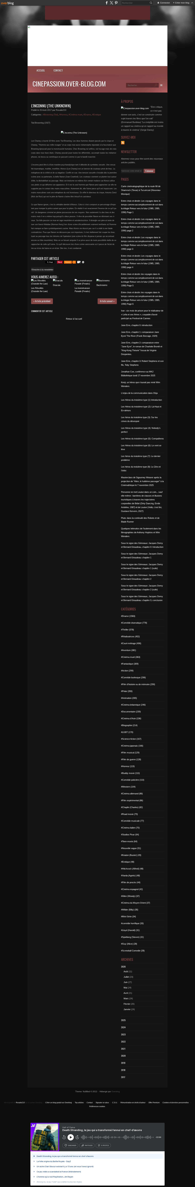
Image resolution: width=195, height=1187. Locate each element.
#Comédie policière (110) (132, 780)
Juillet (126, 977)
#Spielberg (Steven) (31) (132, 937)
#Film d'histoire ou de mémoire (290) (138, 684)
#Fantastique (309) (129, 664)
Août (126, 971)
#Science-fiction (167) (131, 739)
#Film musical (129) (130, 752)
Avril (126, 993)
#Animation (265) (129, 698)
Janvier (127, 1009)
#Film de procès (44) (130, 882)
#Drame (87, 114)
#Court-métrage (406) (131, 643)
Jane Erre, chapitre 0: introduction (136, 325)
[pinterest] (116, 2)
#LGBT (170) (127, 732)
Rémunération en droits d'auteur (132, 1103)
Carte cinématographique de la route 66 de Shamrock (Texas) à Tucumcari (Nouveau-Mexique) (141, 190)
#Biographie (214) (129, 725)
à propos (105, 1145)
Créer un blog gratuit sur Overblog (58, 1103)
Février (127, 1004)
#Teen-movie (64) (129, 841)
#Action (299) (127, 670)
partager (89, 1145)
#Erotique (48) (127, 862)
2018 (123, 1069)
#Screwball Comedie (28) (133, 950)
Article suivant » (107, 301)
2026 (123, 966)
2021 (123, 1048)
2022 (123, 1041)
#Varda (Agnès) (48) (130, 875)
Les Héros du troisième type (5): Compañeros (142, 438)
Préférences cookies (97, 1106)
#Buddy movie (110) (130, 773)
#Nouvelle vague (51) (131, 848)
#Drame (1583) (128, 616)
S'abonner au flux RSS (122, 142)
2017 (123, 1077)
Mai (125, 987)
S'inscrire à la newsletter (42, 269)
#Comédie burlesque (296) (133, 677)
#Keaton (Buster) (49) (131, 855)
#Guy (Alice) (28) (129, 944)
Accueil (41, 70)
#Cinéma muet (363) (130, 657)
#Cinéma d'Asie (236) (131, 718)
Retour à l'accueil (74, 319)
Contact (58, 70)
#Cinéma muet (75, 114)
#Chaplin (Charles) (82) (132, 807)
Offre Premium (154, 1103)
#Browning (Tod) (50, 114)
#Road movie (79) (129, 814)
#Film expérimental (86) (132, 800)
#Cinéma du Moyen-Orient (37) (135, 903)
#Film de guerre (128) (131, 759)
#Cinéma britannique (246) (133, 705)
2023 (123, 1034)
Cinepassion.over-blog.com (69, 83)
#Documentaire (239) (131, 711)
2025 (123, 1020)
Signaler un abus (102, 1103)
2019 (123, 1062)
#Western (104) (128, 786)
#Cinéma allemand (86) (132, 793)
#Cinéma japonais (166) (132, 745)
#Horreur (63, 114)
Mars (126, 998)
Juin (125, 982)
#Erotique (96, 114)
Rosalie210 (20, 1103)
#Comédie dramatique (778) (134, 623)
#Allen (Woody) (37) (130, 896)
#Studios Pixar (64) (130, 834)
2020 (123, 1055)
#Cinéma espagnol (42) (132, 889)
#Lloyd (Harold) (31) (130, 930)
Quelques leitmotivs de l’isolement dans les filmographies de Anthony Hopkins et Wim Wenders (141, 532)
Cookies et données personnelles (176, 1103)
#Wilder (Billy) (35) (129, 909)
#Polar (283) (126, 691)
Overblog (115, 1091)
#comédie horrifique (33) (132, 923)
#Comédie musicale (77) (132, 821)
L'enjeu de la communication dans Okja (139, 393)
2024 (123, 1027)
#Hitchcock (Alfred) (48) (132, 868)
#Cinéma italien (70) (130, 827)
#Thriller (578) (127, 629)
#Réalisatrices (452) (130, 636)
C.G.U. (114, 1103)
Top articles (79, 1103)
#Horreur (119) (128, 766)
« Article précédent (42, 301)
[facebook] (106, 2)
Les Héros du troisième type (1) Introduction (141, 400)
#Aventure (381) (128, 650)
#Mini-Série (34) (128, 916)
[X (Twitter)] (111, 2)
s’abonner (72, 1145)
